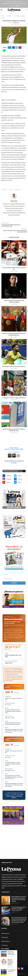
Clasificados (4, 937)
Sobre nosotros (5, 933)
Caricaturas (4, 945)
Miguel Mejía (16, 22)
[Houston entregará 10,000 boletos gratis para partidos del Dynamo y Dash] (14, 318)
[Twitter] (10, 5)
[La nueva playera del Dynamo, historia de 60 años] (14, 253)
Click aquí (14, 462)
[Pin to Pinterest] (20, 47)
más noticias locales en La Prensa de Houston (14, 796)
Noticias (10, 189)
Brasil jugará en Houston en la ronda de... (14, 366)
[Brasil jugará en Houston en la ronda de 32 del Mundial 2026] (14, 351)
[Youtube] (16, 5)
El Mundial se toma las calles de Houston (14, 397)
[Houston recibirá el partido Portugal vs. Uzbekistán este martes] (14, 414)
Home (2, 16)
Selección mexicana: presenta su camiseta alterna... (10, 962)
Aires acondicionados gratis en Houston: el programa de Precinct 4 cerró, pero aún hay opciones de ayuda (19, 920)
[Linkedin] (14, 5)
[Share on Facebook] (13, 47)
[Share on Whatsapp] (4, 50)
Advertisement (14, 3)
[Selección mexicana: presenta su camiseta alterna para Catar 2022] (4, 962)
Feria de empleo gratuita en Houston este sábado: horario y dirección (18, 908)
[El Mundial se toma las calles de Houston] (14, 383)
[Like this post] (10, 47)
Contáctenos (22, 3)
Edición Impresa (6, 3)
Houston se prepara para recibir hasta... (11, 953)
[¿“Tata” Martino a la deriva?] (4, 972)
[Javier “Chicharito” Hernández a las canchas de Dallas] (14, 286)
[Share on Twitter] (16, 47)
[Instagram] (12, 5)
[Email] (18, 5)
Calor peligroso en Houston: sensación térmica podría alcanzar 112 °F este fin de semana (18, 899)
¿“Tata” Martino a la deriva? (11, 970)
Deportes (9, 16)
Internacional (18, 189)
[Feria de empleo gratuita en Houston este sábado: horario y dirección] (5, 910)
